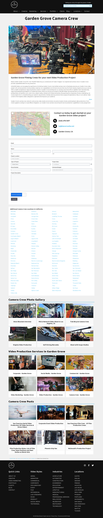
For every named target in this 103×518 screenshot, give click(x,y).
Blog (68, 11)
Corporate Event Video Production (51, 423)
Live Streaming (36, 494)
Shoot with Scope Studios (79, 345)
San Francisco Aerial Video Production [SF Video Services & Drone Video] (22, 425)
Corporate (35, 483)
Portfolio (53, 11)
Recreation (57, 501)
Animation (34, 478)
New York (78, 492)
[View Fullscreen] (12, 113)
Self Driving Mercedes (51, 345)
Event (33, 487)
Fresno (77, 483)
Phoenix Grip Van (51, 448)
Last (53, 153)
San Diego (78, 501)
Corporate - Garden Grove (22, 373)
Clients (62, 11)
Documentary (36, 485)
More (90, 99)
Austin (77, 476)
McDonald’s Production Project (79, 448)
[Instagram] (85, 465)
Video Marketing (15, 480)
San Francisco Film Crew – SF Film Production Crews (79, 424)
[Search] (90, 5)
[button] (30, 123)
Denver (77, 480)
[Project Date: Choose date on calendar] (91, 164)
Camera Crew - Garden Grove (79, 395)
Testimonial (35, 504)
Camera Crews (26, 458)
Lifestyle (56, 490)
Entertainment (58, 487)
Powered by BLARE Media (64, 516)
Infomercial (35, 492)
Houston (78, 485)
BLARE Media (13, 458)
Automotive (57, 478)
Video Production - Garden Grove (51, 395)
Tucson (77, 511)
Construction (58, 480)
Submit (14, 199)
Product (34, 499)
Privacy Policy (54, 516)
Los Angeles (79, 490)
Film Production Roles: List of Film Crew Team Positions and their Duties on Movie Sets (22, 450)
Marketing (32, 11)
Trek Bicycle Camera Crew (79, 322)
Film (32, 490)
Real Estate (57, 499)
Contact (87, 11)
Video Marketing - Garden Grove (22, 395)
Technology (57, 506)
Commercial (35, 480)
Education (56, 485)
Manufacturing (58, 492)
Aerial (33, 476)
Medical (55, 494)
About (15, 11)
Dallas (77, 478)
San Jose (78, 506)
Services (43, 11)
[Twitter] (92, 465)
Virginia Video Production (22, 345)
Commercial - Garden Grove (79, 373)
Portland (78, 497)
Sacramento (79, 499)
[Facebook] (88, 465)
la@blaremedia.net (66, 126)
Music (33, 497)
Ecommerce (57, 483)
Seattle (77, 508)
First (12, 153)
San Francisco (80, 504)
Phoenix (78, 494)
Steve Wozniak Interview (22, 322)
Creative (24, 11)
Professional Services (61, 497)
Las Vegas (78, 487)
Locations (76, 11)
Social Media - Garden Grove (51, 373)
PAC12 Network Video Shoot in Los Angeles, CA (51, 322)
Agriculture (57, 476)
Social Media (35, 501)
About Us (12, 476)
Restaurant (57, 504)
